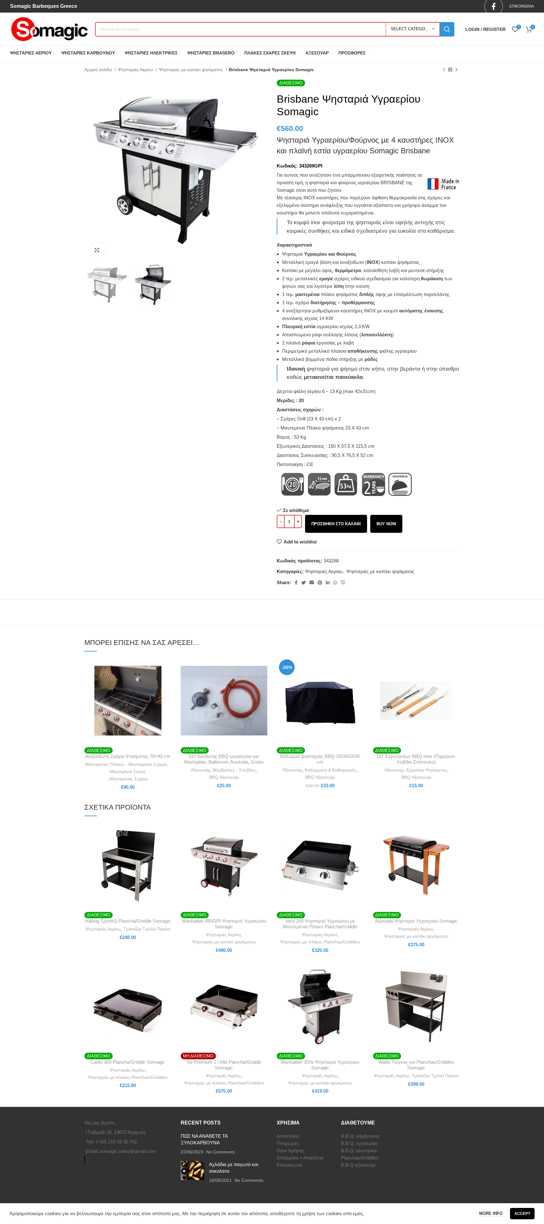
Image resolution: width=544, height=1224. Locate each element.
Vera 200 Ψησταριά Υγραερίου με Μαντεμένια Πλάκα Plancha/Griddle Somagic (320, 926)
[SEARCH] (447, 29)
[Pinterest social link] (320, 582)
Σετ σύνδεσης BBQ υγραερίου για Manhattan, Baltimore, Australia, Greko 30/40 (224, 762)
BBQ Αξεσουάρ (224, 777)
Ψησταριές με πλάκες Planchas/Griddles (320, 941)
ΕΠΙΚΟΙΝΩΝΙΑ (521, 6)
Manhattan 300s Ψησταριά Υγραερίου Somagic (320, 1064)
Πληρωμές (288, 1143)
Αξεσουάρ (200, 769)
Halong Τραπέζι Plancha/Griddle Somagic (128, 921)
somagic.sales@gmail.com (128, 1151)
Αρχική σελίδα (98, 69)
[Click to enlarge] (97, 250)
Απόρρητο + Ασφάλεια (300, 1157)
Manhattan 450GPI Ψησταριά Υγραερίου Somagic (224, 923)
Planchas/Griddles (360, 1157)
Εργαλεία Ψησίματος (426, 769)
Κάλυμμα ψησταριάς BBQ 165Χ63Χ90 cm (320, 759)
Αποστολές (288, 1136)
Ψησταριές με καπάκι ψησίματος (191, 69)
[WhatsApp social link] (335, 582)
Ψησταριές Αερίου (136, 69)
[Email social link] (312, 582)
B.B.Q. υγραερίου (359, 1143)
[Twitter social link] (303, 582)
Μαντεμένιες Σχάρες (129, 778)
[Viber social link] (343, 582)
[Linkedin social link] (328, 582)
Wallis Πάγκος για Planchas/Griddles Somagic (416, 1064)
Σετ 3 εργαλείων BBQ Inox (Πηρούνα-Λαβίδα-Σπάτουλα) (416, 759)
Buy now (386, 523)
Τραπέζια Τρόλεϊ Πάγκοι (146, 928)
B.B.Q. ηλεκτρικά (359, 1150)
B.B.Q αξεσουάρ (358, 1165)
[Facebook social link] (296, 582)
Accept (522, 1213)
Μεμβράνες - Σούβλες (234, 769)
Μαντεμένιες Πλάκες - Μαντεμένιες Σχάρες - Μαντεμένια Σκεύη (128, 768)
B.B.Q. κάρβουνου (360, 1136)
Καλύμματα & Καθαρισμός (330, 769)
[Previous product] (444, 69)
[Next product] (456, 69)
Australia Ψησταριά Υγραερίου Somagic (416, 921)
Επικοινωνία (290, 1165)
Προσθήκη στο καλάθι (336, 523)
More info (490, 1213)
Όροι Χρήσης (290, 1150)
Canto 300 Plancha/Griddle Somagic (127, 1062)
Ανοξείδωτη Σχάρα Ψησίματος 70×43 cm (127, 756)
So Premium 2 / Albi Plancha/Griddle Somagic (224, 1064)
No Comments (220, 1152)
